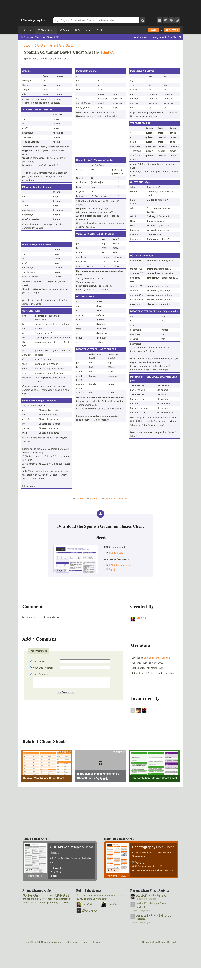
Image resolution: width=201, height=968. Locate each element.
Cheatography (30, 895)
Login (154, 30)
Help (100, 30)
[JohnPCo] (144, 712)
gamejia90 (141, 895)
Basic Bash (162, 895)
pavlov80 (141, 903)
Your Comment (41, 674)
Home (28, 30)
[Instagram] (177, 20)
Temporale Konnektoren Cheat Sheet (154, 778)
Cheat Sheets (47, 30)
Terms (85, 942)
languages (110, 498)
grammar (94, 498)
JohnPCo (141, 617)
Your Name (39, 661)
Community (83, 30)
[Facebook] (159, 20)
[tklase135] (132, 712)
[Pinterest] (171, 20)
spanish (80, 498)
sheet (166, 870)
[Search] (142, 20)
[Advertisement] (100, 7)
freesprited (58, 868)
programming (50, 902)
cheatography (141, 870)
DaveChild (139, 862)
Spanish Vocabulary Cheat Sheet (43, 778)
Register (171, 30)
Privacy (97, 942)
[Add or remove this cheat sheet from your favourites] (180, 37)
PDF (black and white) (120, 565)
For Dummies (102, 778)
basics (124, 498)
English (147, 657)
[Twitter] (165, 20)
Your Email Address (43, 667)
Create (65, 30)
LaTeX (112, 569)
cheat (159, 870)
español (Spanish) (161, 657)
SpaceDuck (113, 904)
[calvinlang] (138, 712)
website (152, 870)
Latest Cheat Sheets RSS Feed (160, 942)
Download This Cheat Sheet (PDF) (41, 37)
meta (172, 870)
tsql (55, 876)
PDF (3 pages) (116, 553)
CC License (71, 942)
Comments (142, 37)
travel (65, 902)
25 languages (63, 898)
